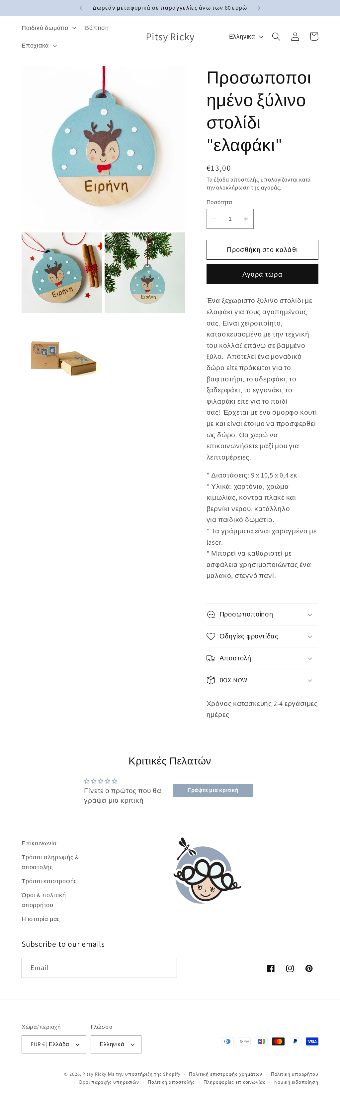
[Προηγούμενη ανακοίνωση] (80, 8)
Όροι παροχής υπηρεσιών (109, 1082)
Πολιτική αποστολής (171, 1082)
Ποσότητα (219, 202)
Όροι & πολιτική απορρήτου (44, 899)
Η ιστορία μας (41, 919)
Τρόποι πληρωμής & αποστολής (50, 862)
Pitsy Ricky (94, 1074)
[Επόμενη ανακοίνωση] (259, 8)
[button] (48, 28)
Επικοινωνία (39, 843)
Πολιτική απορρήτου (294, 1074)
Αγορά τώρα (262, 274)
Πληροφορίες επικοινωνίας (235, 1082)
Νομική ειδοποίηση (296, 1082)
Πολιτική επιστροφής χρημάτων (225, 1074)
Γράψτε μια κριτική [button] (213, 790)
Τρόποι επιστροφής (49, 881)
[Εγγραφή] (167, 968)
